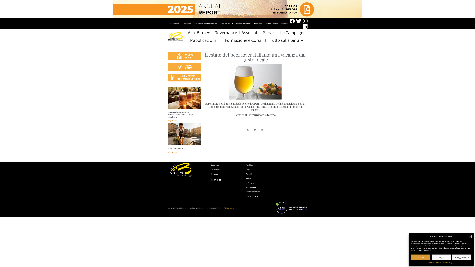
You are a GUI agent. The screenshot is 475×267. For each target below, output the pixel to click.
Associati (250, 33)
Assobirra (249, 165)
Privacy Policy (447, 263)
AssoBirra (197, 33)
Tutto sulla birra (284, 40)
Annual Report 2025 (177, 148)
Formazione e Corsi (243, 40)
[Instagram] (305, 21)
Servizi (269, 33)
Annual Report (174, 23)
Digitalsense (229, 208)
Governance (225, 33)
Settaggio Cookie (461, 257)
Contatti (284, 23)
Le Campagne (293, 33)
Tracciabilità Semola (243, 23)
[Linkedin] (305, 26)
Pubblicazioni (203, 40)
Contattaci (214, 174)
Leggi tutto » (172, 121)
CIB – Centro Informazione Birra (205, 23)
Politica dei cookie (435, 263)
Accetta (420, 257)
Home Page (215, 165)
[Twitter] (298, 21)
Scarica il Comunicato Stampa (255, 115)
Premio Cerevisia (272, 23)
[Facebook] (292, 21)
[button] (470, 236)
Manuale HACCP (227, 23)
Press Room (258, 23)
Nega (441, 257)
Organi (248, 169)
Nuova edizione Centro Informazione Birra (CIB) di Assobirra (180, 114)
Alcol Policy (187, 23)
